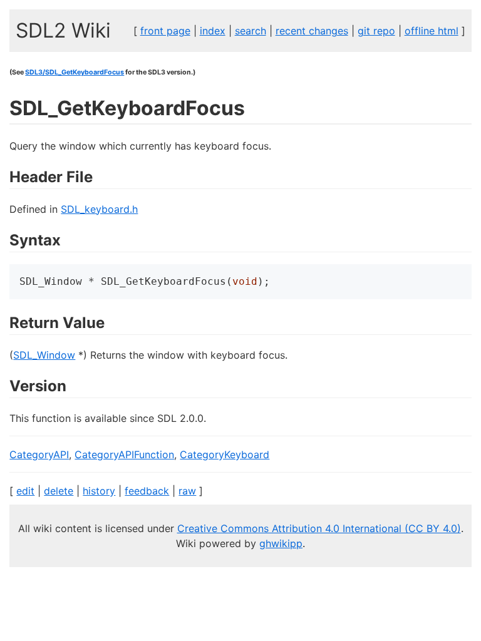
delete (58, 491)
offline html (431, 30)
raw (187, 491)
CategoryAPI (39, 454)
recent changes (312, 30)
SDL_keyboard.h (99, 209)
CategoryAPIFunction (124, 454)
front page (165, 30)
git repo (376, 30)
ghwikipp (281, 543)
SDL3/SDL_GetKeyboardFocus (74, 72)
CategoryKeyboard (224, 454)
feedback (147, 491)
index (212, 30)
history (99, 491)
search (250, 30)
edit (25, 491)
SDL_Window (44, 355)
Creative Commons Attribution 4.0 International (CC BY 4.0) (319, 528)
